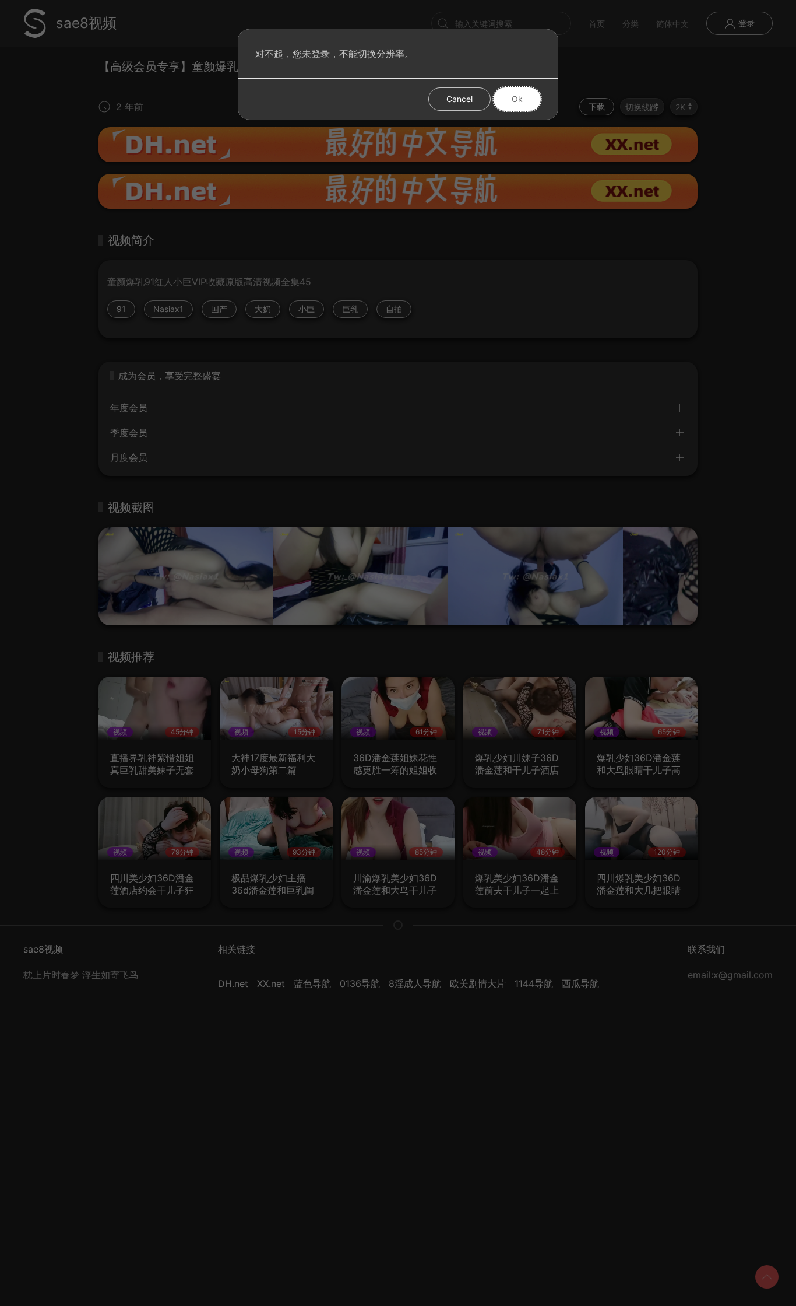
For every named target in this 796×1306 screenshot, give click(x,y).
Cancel (459, 99)
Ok (517, 99)
